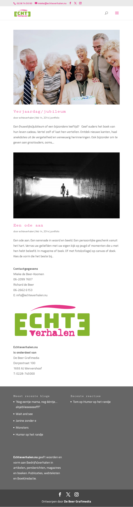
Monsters (22, 427)
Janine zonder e (26, 420)
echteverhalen (26, 117)
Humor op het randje (29, 434)
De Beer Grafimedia (26, 357)
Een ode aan (28, 225)
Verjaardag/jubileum (39, 111)
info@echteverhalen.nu (31, 295)
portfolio (55, 117)
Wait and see (24, 413)
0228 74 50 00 (24, 3)
